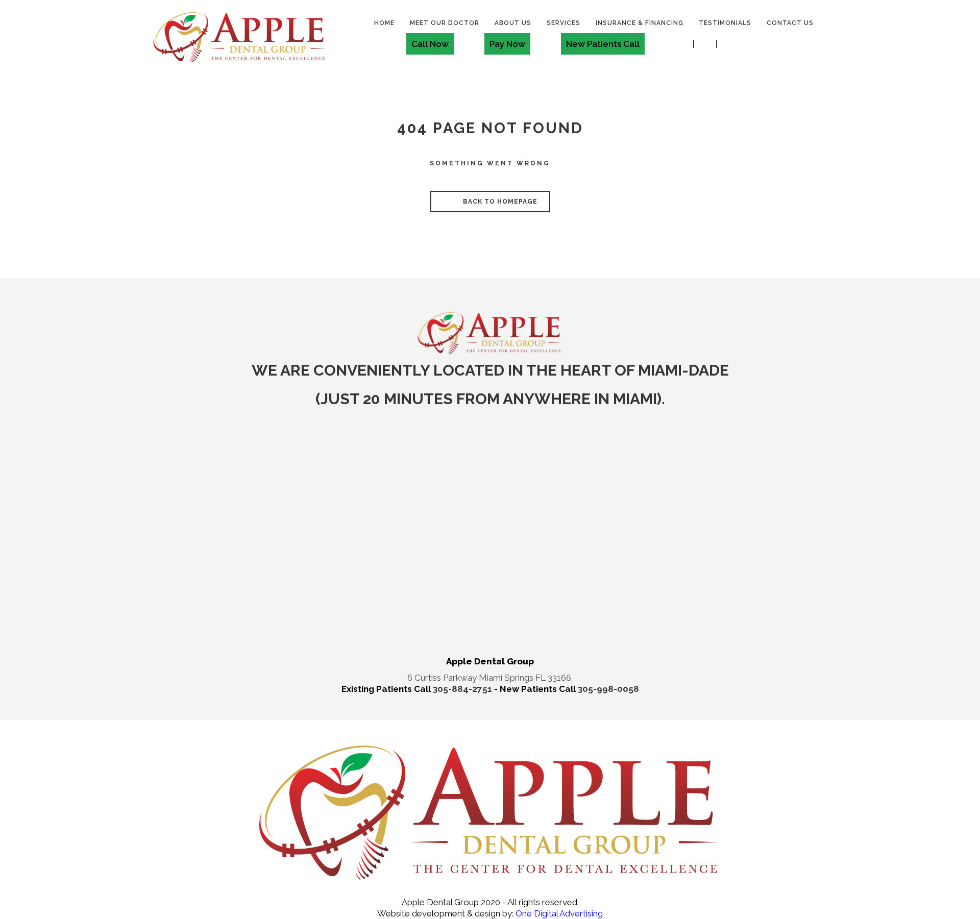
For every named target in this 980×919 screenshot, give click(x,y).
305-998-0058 (608, 689)
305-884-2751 (463, 689)
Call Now (430, 44)
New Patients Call (603, 44)
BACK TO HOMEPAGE (499, 201)
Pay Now (507, 44)
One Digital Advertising (558, 913)
